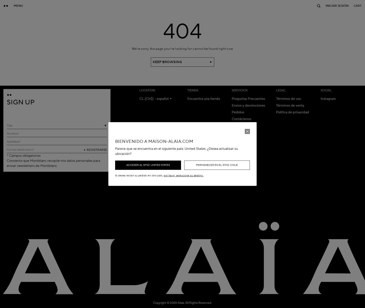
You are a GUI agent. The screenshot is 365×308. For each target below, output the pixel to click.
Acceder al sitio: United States (148, 165)
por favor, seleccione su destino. (183, 175)
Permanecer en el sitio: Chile (217, 165)
